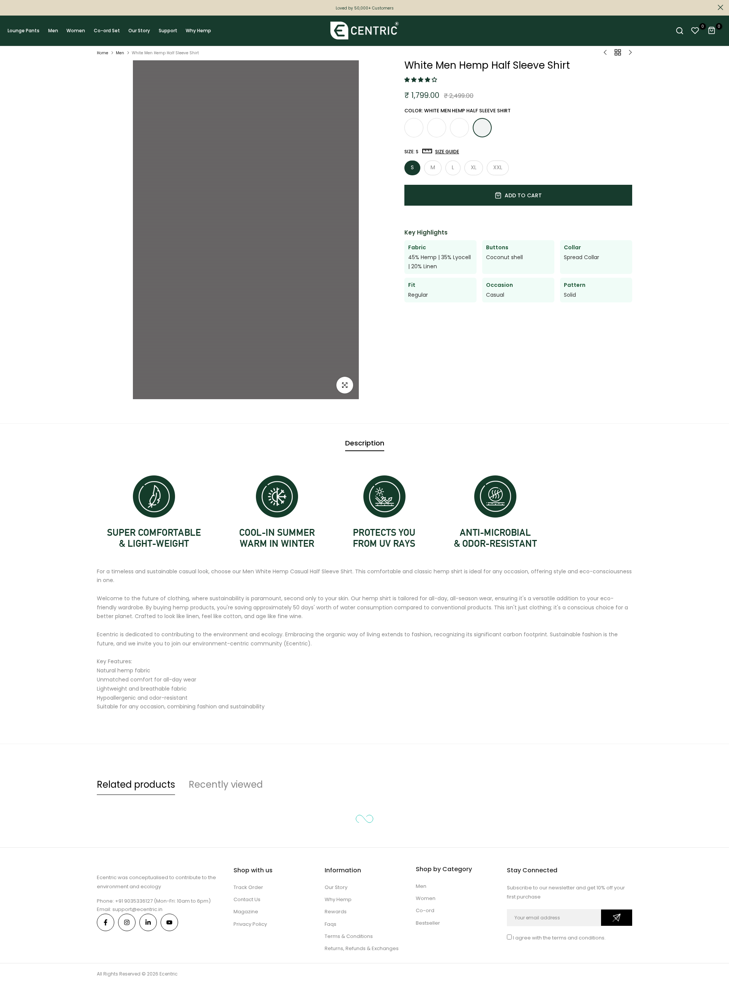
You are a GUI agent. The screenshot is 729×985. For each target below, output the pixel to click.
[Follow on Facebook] (105, 922)
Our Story (139, 30)
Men (53, 30)
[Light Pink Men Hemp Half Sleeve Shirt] (436, 127)
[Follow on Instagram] (127, 922)
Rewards (336, 911)
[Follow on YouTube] (169, 922)
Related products (136, 784)
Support (168, 30)
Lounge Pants (23, 30)
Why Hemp (198, 30)
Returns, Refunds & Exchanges (362, 948)
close (8, 7)
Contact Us (247, 899)
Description (364, 443)
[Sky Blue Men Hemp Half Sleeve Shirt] (459, 127)
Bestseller (428, 923)
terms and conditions (578, 937)
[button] (421, 79)
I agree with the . (559, 937)
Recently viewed (226, 784)
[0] (695, 31)
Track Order (248, 887)
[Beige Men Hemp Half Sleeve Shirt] (414, 127)
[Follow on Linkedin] (148, 922)
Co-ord (425, 910)
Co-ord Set (107, 30)
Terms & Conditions (349, 936)
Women (75, 30)
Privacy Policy (250, 924)
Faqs (330, 924)
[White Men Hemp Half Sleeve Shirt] (482, 128)
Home (102, 53)
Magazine (246, 911)
